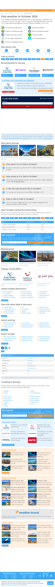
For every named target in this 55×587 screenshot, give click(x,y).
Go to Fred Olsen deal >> (45, 91)
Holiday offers (8, 307)
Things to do (34, 402)
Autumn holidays (26, 295)
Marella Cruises (26, 313)
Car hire (6, 402)
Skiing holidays (35, 400)
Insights (29, 10)
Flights (6, 393)
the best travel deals (13, 516)
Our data (13, 575)
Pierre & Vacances (44, 309)
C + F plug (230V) (31, 368)
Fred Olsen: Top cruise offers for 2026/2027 (18, 81)
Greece (31, 576)
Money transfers (35, 396)
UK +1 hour (30, 360)
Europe (6, 13)
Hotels (32, 391)
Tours (32, 404)
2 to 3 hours (30, 358)
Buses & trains (8, 400)
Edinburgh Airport (27, 327)
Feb (7, 59)
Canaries (32, 575)
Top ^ (3, 351)
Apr (16, 59)
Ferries (6, 406)
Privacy (6, 578)
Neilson (23, 311)
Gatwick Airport (44, 323)
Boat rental (7, 398)
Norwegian (30, 363)
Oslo (21, 13)
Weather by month (17, 52)
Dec (51, 59)
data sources (48, 138)
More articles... (5, 472)
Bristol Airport (8, 327)
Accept (50, 583)
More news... (5, 545)
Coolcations (42, 293)
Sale (8, 91)
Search (34, 10)
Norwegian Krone (31, 365)
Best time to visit (6, 52)
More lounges (5, 343)
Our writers (14, 576)
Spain (31, 578)
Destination (4, 101)
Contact (6, 576)
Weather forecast (27, 52)
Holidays (6, 391)
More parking (4, 329)
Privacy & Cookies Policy (13, 585)
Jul (29, 59)
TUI (22, 307)
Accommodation (35, 393)
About (6, 575)
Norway (17, 13)
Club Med (42, 313)
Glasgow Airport (44, 325)
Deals (16, 10)
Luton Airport (25, 323)
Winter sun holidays (27, 297)
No (28, 373)
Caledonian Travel (44, 311)
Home (2, 13)
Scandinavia (11, 13)
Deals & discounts (48, 52)
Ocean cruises (34, 398)
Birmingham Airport (27, 325)
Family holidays (8, 295)
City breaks (7, 293)
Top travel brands (9, 309)
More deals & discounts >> (8, 444)
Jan (3, 59)
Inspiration (23, 10)
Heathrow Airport (26, 340)
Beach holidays (8, 291)
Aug (34, 59)
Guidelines (14, 578)
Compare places (44, 295)
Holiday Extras (43, 307)
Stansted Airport (9, 325)
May (20, 59)
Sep (38, 59)
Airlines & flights (9, 311)
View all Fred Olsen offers (48, 93)
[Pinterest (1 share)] (9, 348)
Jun (25, 59)
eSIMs (5, 404)
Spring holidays (26, 291)
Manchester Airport (10, 323)
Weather (4, 10)
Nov (47, 59)
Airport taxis (7, 396)
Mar (12, 59)
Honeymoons (43, 291)
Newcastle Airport (44, 327)
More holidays (5, 300)
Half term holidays (9, 297)
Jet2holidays (25, 309)
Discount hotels (8, 313)
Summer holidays (26, 293)
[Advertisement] (28, 4)
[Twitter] (6, 348)
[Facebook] (2, 348)
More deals (4, 316)
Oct (42, 59)
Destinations (10, 10)
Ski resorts (42, 297)
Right (28, 370)
